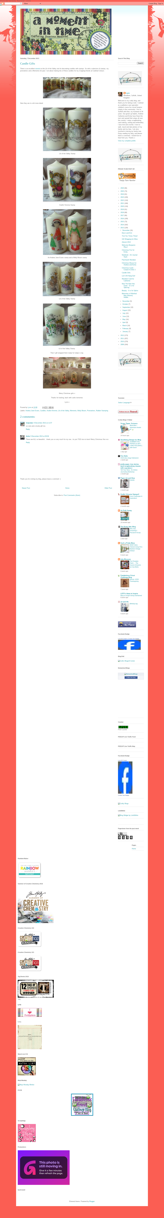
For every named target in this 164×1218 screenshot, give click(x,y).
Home (67, 488)
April (124, 322)
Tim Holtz (124, 456)
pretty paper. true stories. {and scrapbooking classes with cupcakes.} (131, 466)
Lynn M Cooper (122, 638)
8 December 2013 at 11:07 (43, 423)
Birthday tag (134, 604)
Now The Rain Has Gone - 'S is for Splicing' (128, 285)
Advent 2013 (126, 242)
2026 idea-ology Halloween (130, 458)
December (126, 230)
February (125, 328)
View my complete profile (127, 141)
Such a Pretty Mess (128, 543)
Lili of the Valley (63, 411)
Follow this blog (131, 677)
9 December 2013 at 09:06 (39, 436)
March (124, 325)
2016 (122, 218)
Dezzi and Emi (127, 233)
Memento (73, 411)
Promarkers (91, 411)
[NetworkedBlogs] (131, 674)
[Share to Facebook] (50, 407)
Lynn (128, 93)
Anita (28, 436)
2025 (122, 191)
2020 (122, 206)
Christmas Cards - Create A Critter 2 (129, 269)
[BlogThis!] (46, 407)
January (125, 331)
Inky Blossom (126, 559)
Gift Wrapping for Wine (130, 239)
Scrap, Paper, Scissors (129, 423)
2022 (122, 200)
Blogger (91, 1201)
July (124, 313)
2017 (122, 215)
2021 (122, 203)
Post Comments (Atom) (72, 495)
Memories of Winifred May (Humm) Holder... (129, 295)
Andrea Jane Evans (32, 411)
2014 (122, 225)
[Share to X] (48, 407)
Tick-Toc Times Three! (130, 236)
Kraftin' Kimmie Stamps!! (130, 494)
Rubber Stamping (102, 411)
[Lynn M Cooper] (129, 649)
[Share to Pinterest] (52, 407)
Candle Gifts (126, 273)
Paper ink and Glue (128, 478)
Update (132, 480)
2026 (122, 188)
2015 (122, 221)
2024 (122, 194)
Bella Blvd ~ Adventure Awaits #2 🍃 (135, 427)
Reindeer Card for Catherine (128, 280)
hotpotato (29, 423)
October (125, 304)
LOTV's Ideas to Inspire (129, 593)
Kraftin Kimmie (52, 411)
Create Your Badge (133, 638)
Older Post (108, 488)
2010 (122, 341)
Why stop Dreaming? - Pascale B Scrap (135, 530)
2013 (122, 228)
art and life (124, 602)
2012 (122, 335)
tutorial (37, 69)
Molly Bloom (81, 411)
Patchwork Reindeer (129, 260)
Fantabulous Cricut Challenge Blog (128, 576)
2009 (122, 344)
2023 (122, 197)
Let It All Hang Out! (128, 276)
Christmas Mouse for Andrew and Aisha (129, 264)
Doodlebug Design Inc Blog (131, 440)
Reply (28, 429)
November (126, 301)
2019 (122, 209)
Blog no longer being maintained (131, 595)
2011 (122, 338)
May (124, 319)
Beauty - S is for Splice (130, 290)
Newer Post (26, 488)
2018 (122, 212)
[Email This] (43, 407)
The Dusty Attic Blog (128, 527)
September (126, 307)
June (124, 316)
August (125, 310)
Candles (43, 411)
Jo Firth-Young (126, 510)
